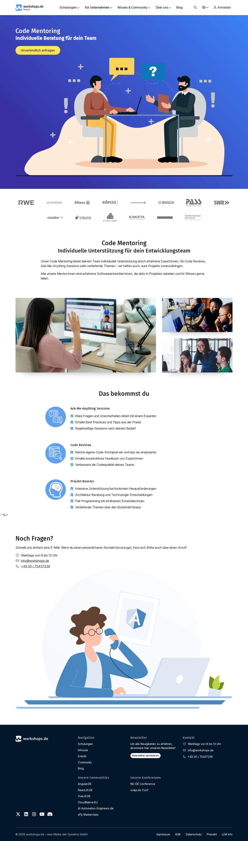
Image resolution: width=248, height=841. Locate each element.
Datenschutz (194, 834)
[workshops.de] (29, 7)
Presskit (212, 834)
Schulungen (85, 744)
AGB (178, 834)
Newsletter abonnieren (145, 755)
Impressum (163, 834)
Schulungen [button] (68, 7)
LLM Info (227, 834)
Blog (179, 7)
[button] (195, 7)
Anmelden (224, 7)
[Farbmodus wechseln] (205, 7)
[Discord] (50, 814)
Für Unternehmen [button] (97, 7)
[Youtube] (42, 814)
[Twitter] (18, 814)
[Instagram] (34, 814)
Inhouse (83, 750)
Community (85, 762)
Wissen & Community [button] (132, 7)
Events (82, 756)
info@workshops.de (35, 561)
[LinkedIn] (26, 814)
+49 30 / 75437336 (35, 566)
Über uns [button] (162, 7)
